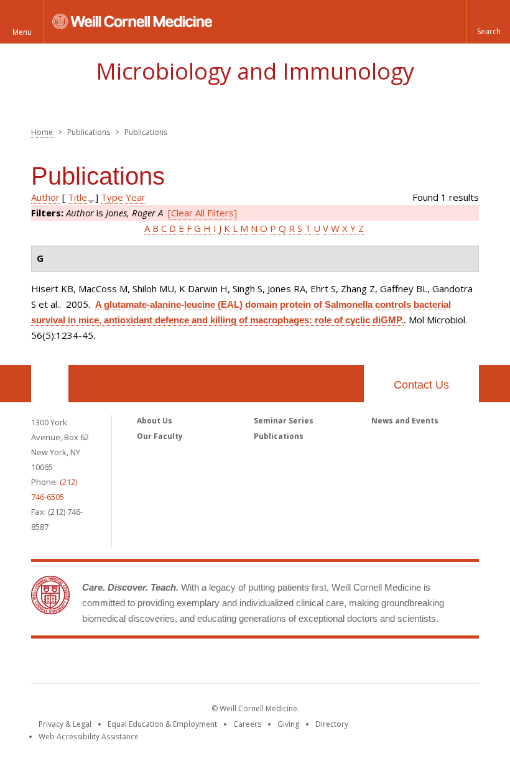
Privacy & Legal (65, 724)
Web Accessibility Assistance (89, 736)
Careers (247, 724)
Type (112, 197)
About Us (154, 420)
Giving (288, 724)
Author (45, 197)
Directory (331, 724)
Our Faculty (160, 436)
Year (136, 197)
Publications (279, 436)
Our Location (49, 383)
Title (77, 197)
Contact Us (421, 385)
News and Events (404, 420)
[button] (488, 22)
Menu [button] (22, 32)
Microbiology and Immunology (255, 71)
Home (42, 132)
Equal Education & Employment (162, 724)
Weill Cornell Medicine (255, 663)
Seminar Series (283, 420)
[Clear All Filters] (202, 212)
